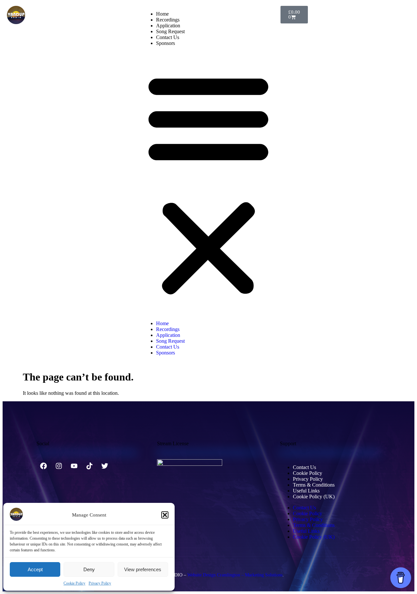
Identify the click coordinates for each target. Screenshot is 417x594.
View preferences (142, 569)
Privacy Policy (100, 583)
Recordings (168, 19)
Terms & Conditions (314, 485)
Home (162, 14)
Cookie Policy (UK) (314, 496)
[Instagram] (58, 466)
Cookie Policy (74, 583)
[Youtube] (74, 466)
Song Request (170, 31)
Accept (35, 569)
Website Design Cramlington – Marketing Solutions (234, 575)
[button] (165, 515)
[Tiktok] (89, 466)
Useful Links (306, 490)
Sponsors (165, 43)
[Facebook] (43, 466)
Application (168, 25)
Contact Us (167, 37)
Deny (89, 569)
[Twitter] (104, 466)
